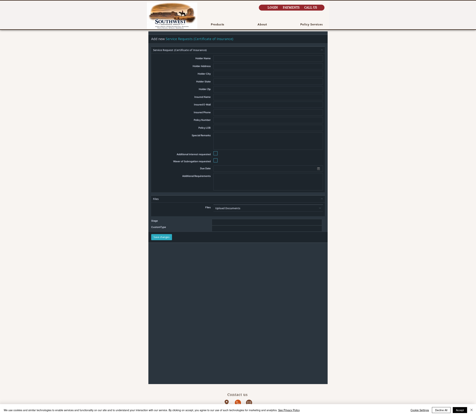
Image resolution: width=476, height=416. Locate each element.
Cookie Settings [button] (420, 410)
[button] (218, 24)
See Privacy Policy (289, 410)
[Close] (471, 410)
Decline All (441, 410)
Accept (460, 410)
